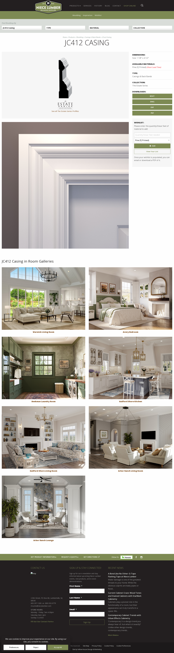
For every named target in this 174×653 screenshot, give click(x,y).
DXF (152, 107)
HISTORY (98, 5)
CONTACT (117, 5)
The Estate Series (140, 85)
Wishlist (98, 15)
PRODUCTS (74, 5)
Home (65, 37)
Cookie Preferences (123, 646)
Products (71, 37)
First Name (75, 586)
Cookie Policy (109, 646)
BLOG (107, 5)
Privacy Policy (97, 646)
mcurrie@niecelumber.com (41, 606)
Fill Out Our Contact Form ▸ (42, 621)
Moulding (77, 15)
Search (142, 6)
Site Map (86, 646)
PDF (152, 113)
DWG (152, 102)
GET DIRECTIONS (90, 557)
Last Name (75, 598)
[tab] (75, 5)
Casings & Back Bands (93, 37)
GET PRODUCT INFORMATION (43, 557)
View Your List (152, 151)
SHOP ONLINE (130, 5)
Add (153, 146)
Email (73, 609)
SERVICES (87, 5)
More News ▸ (113, 635)
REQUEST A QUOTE (69, 557)
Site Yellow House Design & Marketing (87, 649)
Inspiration (87, 15)
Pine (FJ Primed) (146, 67)
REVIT (152, 96)
